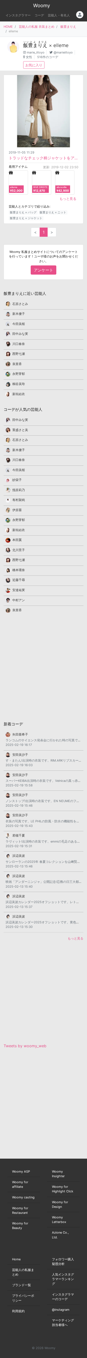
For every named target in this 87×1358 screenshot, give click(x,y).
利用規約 (18, 1311)
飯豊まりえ (68, 26)
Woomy (41, 5)
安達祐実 (18, 590)
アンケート (43, 270)
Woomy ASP (21, 1171)
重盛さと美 (20, 430)
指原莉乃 (18, 490)
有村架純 (18, 500)
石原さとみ (20, 304)
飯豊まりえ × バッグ (23, 212)
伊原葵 (17, 510)
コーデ (39, 15)
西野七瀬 (18, 354)
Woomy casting (23, 1197)
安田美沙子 (20, 755)
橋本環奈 (18, 570)
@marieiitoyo (63, 52)
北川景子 (18, 550)
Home (16, 1259)
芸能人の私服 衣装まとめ (36, 26)
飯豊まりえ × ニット (53, 212)
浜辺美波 (18, 856)
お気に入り (33, 65)
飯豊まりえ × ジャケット (26, 218)
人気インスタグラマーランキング (63, 1279)
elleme (61, 45)
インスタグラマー (18, 15)
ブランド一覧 (21, 1285)
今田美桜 (18, 324)
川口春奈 (18, 344)
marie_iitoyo (35, 52)
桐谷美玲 (18, 384)
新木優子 (18, 314)
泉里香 (17, 364)
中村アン (18, 600)
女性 (29, 57)
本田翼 (17, 540)
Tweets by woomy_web (25, 1045)
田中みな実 (20, 334)
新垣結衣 (18, 394)
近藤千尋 (18, 580)
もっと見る (67, 198)
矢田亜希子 (20, 734)
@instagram (60, 1309)
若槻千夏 (18, 835)
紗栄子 (17, 480)
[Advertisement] (43, 666)
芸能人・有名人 (59, 15)
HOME (8, 26)
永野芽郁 (18, 374)
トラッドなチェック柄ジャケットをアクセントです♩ (43, 157)
